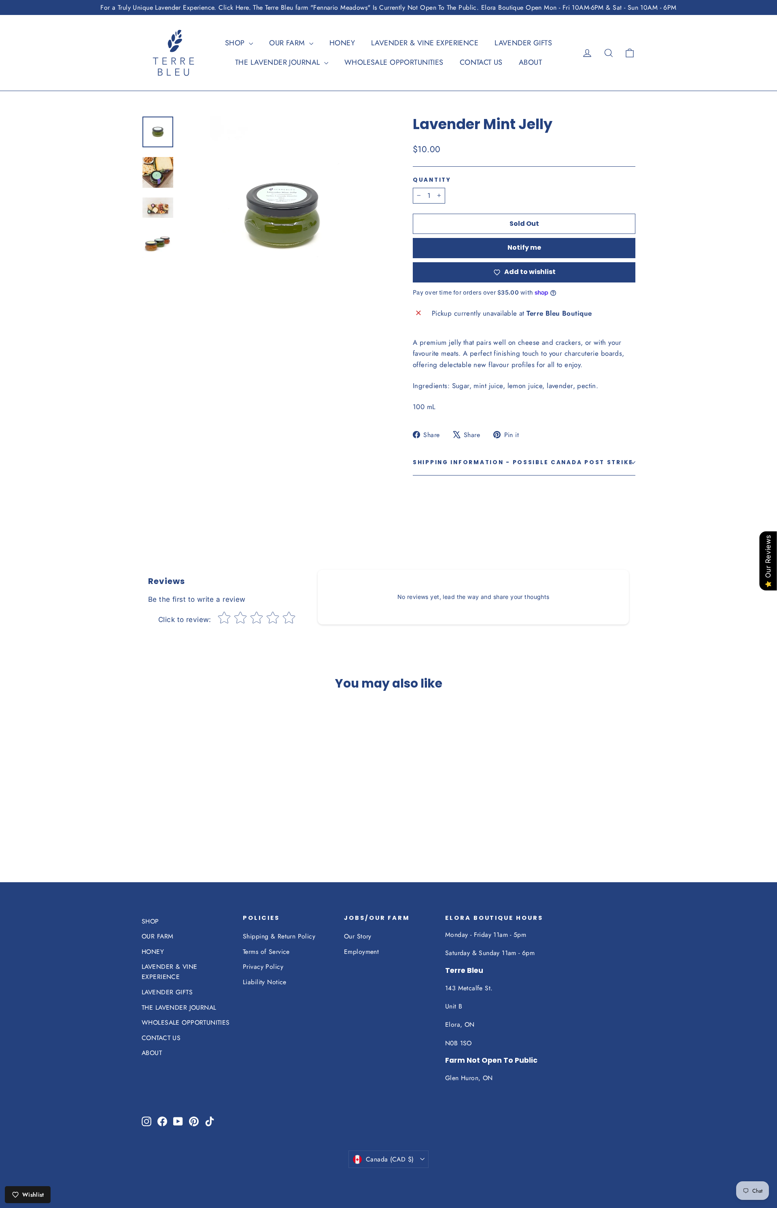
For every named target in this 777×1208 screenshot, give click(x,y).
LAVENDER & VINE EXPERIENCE (424, 43)
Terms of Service (266, 951)
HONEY (342, 43)
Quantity (432, 180)
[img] (169, 805)
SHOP (236, 43)
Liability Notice (265, 982)
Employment (361, 951)
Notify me (524, 247)
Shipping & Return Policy (279, 936)
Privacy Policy (263, 966)
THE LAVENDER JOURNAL (278, 62)
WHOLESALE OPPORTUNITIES (394, 62)
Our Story (358, 936)
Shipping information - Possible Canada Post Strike (523, 462)
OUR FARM (288, 43)
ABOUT (530, 62)
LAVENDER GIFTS (523, 43)
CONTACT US (481, 62)
